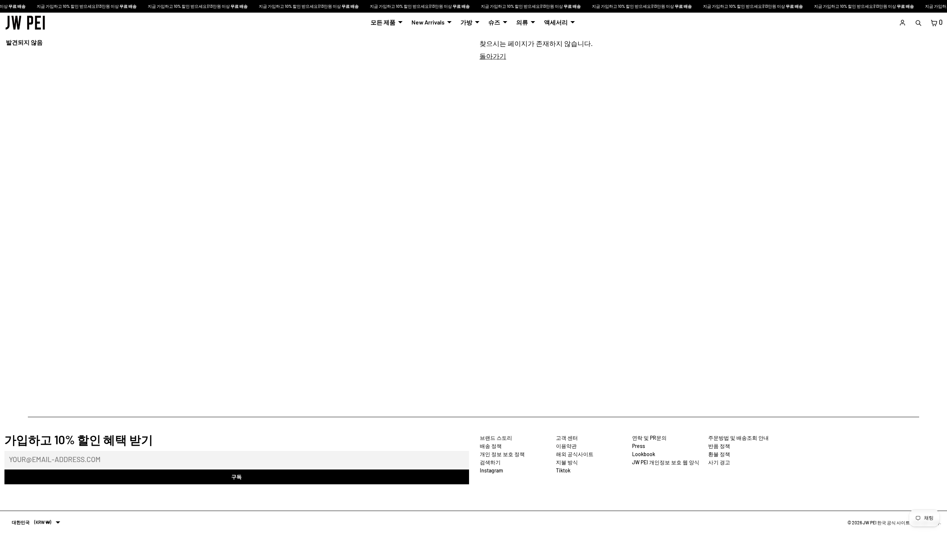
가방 (466, 22)
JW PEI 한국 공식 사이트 (886, 522)
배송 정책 (491, 446)
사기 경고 (719, 462)
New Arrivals (428, 22)
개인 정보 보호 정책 (502, 454)
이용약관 (566, 446)
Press (638, 446)
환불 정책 (719, 454)
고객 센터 (567, 438)
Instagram (491, 470)
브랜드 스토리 (496, 438)
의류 (522, 22)
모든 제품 (383, 22)
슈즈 (494, 22)
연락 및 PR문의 (649, 438)
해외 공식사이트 (574, 454)
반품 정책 (719, 446)
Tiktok (563, 470)
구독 (236, 477)
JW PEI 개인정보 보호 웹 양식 (665, 462)
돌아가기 (492, 56)
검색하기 (490, 462)
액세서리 (556, 22)
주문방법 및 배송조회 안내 (738, 438)
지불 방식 (567, 462)
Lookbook (643, 454)
